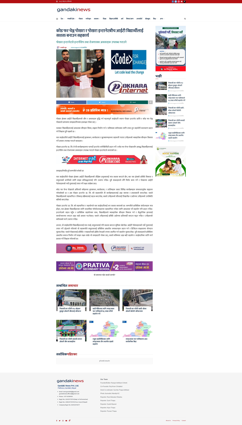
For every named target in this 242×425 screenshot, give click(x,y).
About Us (168, 421)
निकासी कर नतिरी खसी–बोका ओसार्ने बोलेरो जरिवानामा (136, 310)
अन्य (161, 18)
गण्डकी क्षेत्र (70, 18)
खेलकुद (147, 18)
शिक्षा (104, 18)
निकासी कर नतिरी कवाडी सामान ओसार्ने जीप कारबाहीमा (71, 340)
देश (62, 18)
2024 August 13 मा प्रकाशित (79, 47)
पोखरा (81, 18)
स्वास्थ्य (96, 18)
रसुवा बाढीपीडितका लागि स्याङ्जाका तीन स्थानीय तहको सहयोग (103, 341)
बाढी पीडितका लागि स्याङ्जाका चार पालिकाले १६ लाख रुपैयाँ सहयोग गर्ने (103, 311)
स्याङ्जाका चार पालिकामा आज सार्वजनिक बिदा (136, 340)
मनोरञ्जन (88, 18)
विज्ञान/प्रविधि (113, 18)
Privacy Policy (176, 421)
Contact (184, 421)
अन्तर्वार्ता (139, 18)
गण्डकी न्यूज (63, 47)
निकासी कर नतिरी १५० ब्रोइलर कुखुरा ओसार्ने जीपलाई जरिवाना (70, 310)
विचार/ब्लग (129, 18)
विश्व (154, 18)
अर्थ (122, 18)
